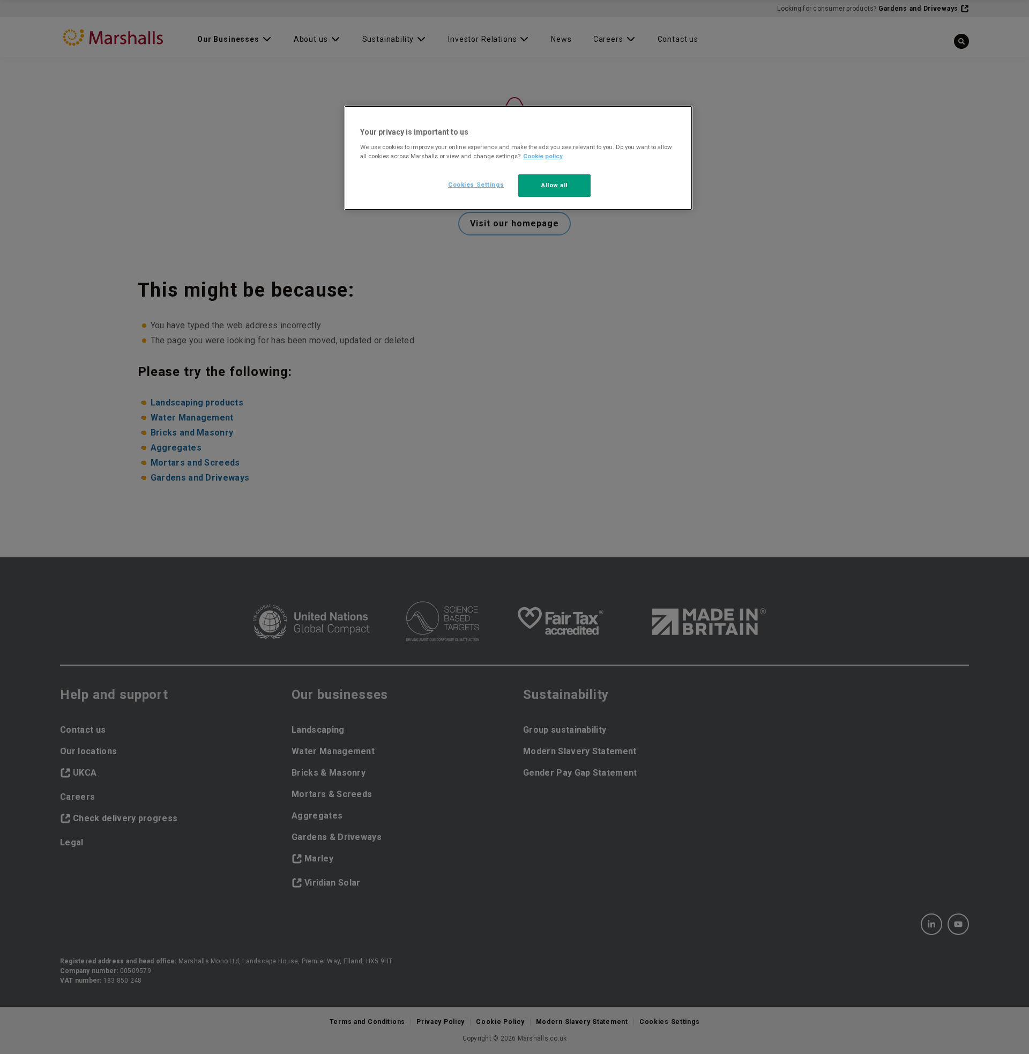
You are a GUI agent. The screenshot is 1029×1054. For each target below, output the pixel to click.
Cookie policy (543, 156)
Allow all (554, 185)
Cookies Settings (476, 184)
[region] (518, 158)
